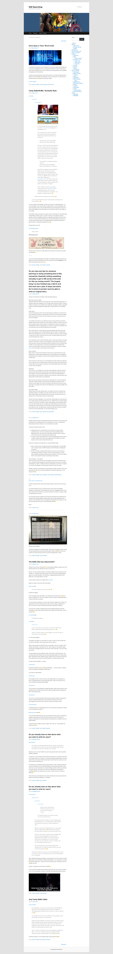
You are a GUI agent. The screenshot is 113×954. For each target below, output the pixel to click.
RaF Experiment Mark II (78, 83)
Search (73, 37)
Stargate (75, 68)
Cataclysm (75, 74)
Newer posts (64, 40)
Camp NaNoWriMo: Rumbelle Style (43, 90)
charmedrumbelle (32, 704)
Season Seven (78, 62)
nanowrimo (45, 84)
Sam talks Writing (50, 411)
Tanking (75, 88)
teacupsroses (32, 675)
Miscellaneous (75, 50)
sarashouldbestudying (33, 228)
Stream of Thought (42, 33)
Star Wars (75, 66)
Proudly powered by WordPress (56, 949)
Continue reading (33, 81)
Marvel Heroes (76, 45)
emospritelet (34, 99)
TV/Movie (74, 54)
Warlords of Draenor (77, 91)
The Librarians (76, 69)
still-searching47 (38, 102)
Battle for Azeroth (76, 73)
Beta (76, 80)
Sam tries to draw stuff (76, 51)
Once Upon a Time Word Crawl (35, 480)
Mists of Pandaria (76, 79)
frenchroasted (40, 804)
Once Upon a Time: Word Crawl (41, 45)
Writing (73, 92)
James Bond (75, 55)
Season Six (77, 63)
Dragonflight (75, 77)
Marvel (74, 56)
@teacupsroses (32, 712)
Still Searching (35, 6)
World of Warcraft (75, 70)
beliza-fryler (31, 586)
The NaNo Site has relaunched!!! (42, 561)
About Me (35, 33)
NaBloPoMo (75, 94)
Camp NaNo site (50, 188)
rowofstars (31, 96)
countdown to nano (46, 474)
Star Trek (75, 65)
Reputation (75, 86)
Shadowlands (76, 87)
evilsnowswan (34, 624)
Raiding (75, 84)
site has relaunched (46, 127)
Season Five (77, 61)
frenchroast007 (32, 742)
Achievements (76, 72)
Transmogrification (77, 90)
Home (30, 33)
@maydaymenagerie (42, 179)
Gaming (73, 44)
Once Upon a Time (50, 84)
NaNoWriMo (75, 95)
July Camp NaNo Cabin (38, 899)
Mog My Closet (76, 81)
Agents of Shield (78, 58)
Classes (75, 76)
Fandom (44, 265)
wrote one (31, 348)
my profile (50, 579)
